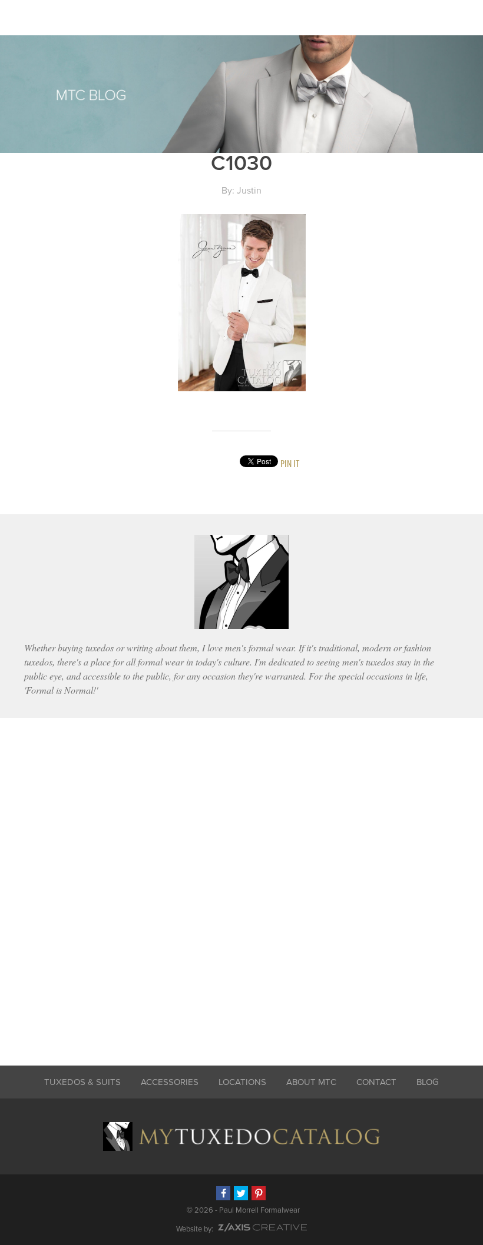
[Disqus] (241, 884)
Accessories (170, 1082)
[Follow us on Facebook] (223, 1193)
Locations (242, 1082)
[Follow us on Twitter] (241, 1193)
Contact (376, 1082)
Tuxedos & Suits (82, 1082)
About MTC (311, 1082)
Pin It (289, 463)
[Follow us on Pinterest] (259, 1193)
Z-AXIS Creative (262, 1227)
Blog (427, 1082)
